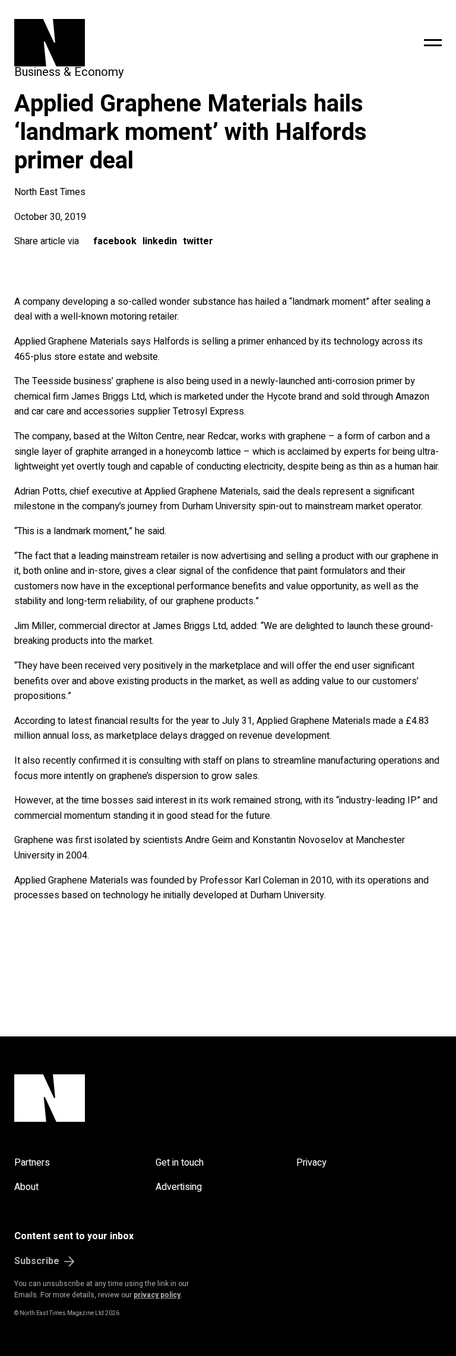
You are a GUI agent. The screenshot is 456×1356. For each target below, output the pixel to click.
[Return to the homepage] (134, 42)
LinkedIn (159, 241)
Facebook (115, 241)
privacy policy (157, 1295)
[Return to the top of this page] (228, 1098)
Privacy (311, 1163)
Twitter (198, 241)
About (26, 1187)
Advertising (179, 1187)
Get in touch (180, 1163)
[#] (433, 42)
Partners (32, 1163)
